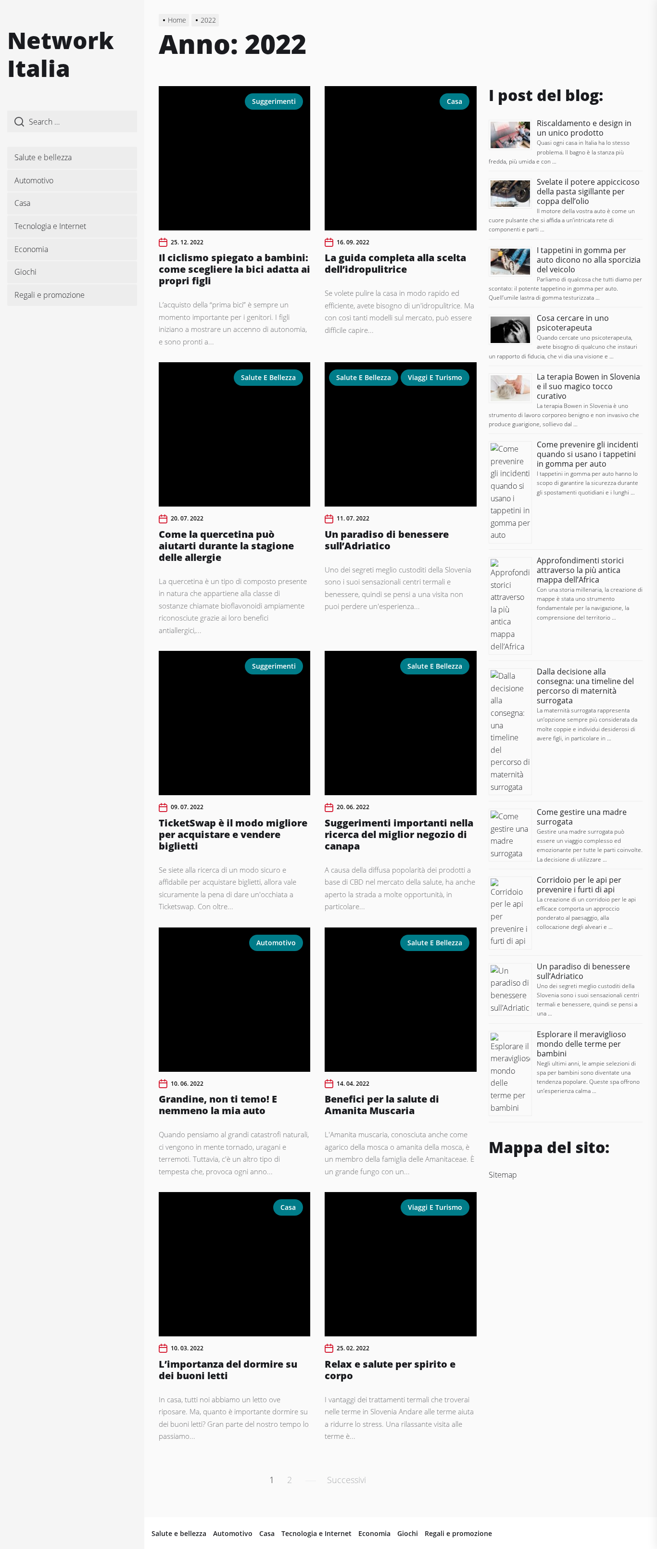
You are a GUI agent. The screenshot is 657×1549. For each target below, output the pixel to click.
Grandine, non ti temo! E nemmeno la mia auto (218, 1104)
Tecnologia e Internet (50, 226)
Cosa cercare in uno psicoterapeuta (573, 323)
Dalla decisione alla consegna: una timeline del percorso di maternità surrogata (585, 686)
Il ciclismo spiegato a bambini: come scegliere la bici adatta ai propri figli (234, 269)
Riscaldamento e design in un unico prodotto (584, 128)
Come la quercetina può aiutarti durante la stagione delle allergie (226, 546)
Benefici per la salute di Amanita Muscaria (382, 1104)
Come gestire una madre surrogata (582, 817)
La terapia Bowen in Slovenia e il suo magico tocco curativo (588, 386)
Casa (22, 203)
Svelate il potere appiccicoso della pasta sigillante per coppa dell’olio (588, 191)
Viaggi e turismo (435, 377)
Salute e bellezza (43, 157)
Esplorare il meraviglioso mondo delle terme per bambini (581, 1044)
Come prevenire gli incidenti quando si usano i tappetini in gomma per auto (587, 454)
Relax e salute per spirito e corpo (390, 1370)
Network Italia (60, 54)
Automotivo (33, 180)
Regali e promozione (49, 295)
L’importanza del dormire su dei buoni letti (228, 1370)
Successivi (346, 1480)
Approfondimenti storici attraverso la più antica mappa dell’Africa (580, 570)
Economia (31, 249)
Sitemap (503, 1174)
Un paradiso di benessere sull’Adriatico (387, 540)
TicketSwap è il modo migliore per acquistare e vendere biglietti (233, 834)
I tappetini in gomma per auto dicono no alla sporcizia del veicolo (589, 260)
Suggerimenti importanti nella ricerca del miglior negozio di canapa (399, 834)
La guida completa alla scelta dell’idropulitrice (395, 263)
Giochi (25, 272)
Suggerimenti (274, 101)
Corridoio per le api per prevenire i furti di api (579, 885)
